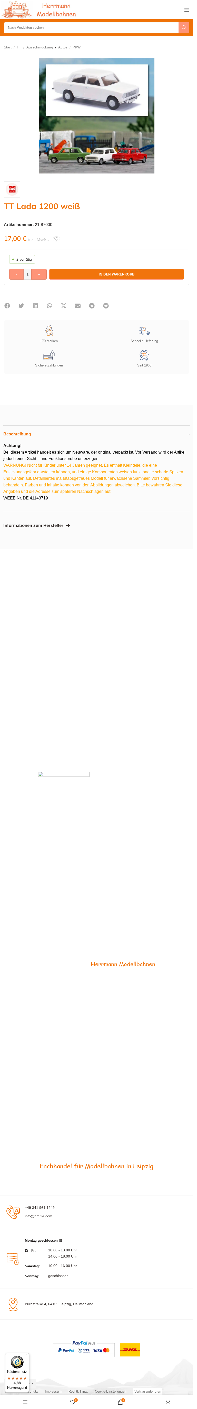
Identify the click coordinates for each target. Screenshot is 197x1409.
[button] (7, 306)
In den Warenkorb (117, 274)
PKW (77, 47)
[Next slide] (184, 115)
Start (8, 47)
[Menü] (26, 1356)
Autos (62, 47)
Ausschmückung (39, 47)
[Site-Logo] (39, 9)
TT (19, 47)
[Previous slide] (9, 115)
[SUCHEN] (184, 27)
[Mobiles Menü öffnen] (187, 10)
